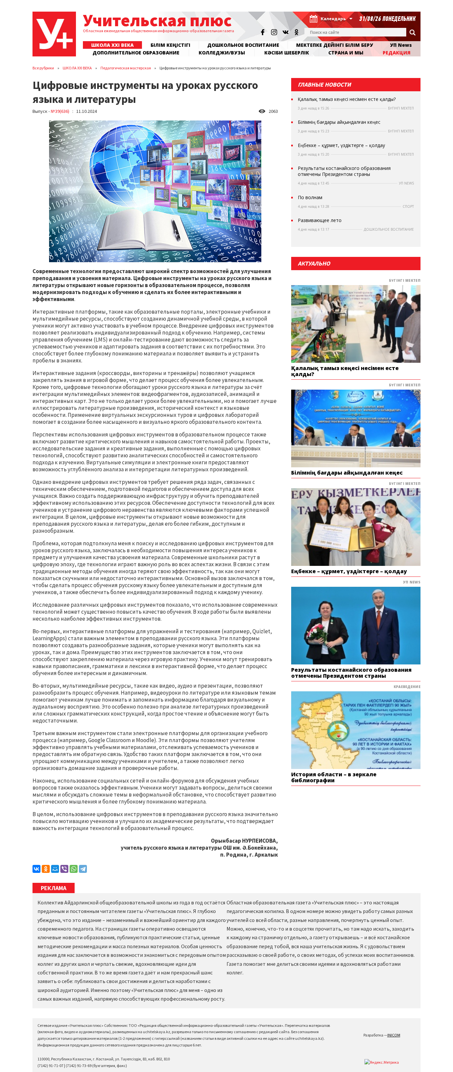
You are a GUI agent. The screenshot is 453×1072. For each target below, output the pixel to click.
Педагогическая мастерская (125, 67)
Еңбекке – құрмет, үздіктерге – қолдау (341, 145)
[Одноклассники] (46, 869)
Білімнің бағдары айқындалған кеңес (339, 122)
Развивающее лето (320, 220)
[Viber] (64, 869)
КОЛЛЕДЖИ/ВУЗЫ (222, 52)
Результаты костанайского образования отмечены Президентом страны (344, 171)
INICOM (393, 1035)
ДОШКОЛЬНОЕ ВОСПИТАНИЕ (243, 45)
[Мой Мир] (55, 869)
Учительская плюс (157, 20)
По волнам (310, 197)
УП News (401, 45)
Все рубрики (43, 67)
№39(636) (60, 111)
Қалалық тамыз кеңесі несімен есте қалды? (347, 99)
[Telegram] (83, 869)
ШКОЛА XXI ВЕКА (77, 67)
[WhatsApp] (74, 869)
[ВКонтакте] (36, 869)
